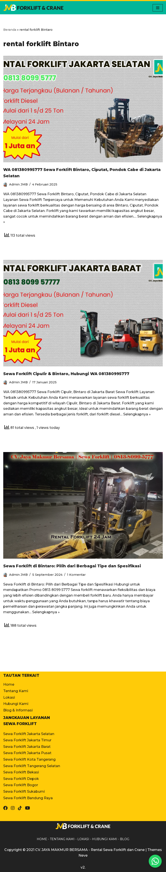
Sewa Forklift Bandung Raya (28, 798)
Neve (83, 855)
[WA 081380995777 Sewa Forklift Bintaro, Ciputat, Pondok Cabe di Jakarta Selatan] (83, 109)
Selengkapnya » (137, 414)
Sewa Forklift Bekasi (21, 772)
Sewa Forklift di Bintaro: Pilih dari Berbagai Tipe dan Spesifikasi (72, 566)
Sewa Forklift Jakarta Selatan (28, 734)
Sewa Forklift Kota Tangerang (29, 759)
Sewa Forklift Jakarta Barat (27, 747)
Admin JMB (18, 184)
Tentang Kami (15, 691)
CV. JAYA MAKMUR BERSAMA (61, 850)
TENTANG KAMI (62, 839)
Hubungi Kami (15, 704)
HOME (42, 839)
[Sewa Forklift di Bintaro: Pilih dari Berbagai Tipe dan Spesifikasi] (83, 505)
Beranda (9, 30)
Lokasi (9, 697)
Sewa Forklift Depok (21, 779)
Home (8, 684)
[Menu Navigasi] (158, 7)
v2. (83, 867)
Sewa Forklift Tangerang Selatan (31, 766)
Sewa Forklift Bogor (20, 785)
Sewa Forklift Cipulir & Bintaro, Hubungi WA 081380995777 (66, 373)
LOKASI (83, 839)
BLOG (124, 839)
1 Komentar (76, 575)
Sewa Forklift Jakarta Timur (27, 740)
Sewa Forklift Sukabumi (24, 791)
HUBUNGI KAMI (104, 839)
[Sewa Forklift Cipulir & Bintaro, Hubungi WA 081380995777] (83, 313)
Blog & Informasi (18, 710)
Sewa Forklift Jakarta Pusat (27, 753)
